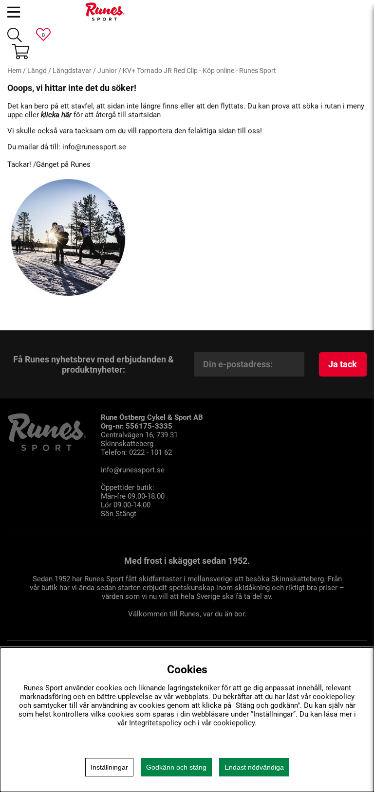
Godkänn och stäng (176, 767)
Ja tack (342, 364)
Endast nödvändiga (254, 767)
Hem (14, 70)
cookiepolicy (234, 723)
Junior (107, 70)
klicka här (56, 114)
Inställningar (109, 767)
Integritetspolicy (155, 723)
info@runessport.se (94, 147)
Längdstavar (72, 70)
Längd (37, 70)
